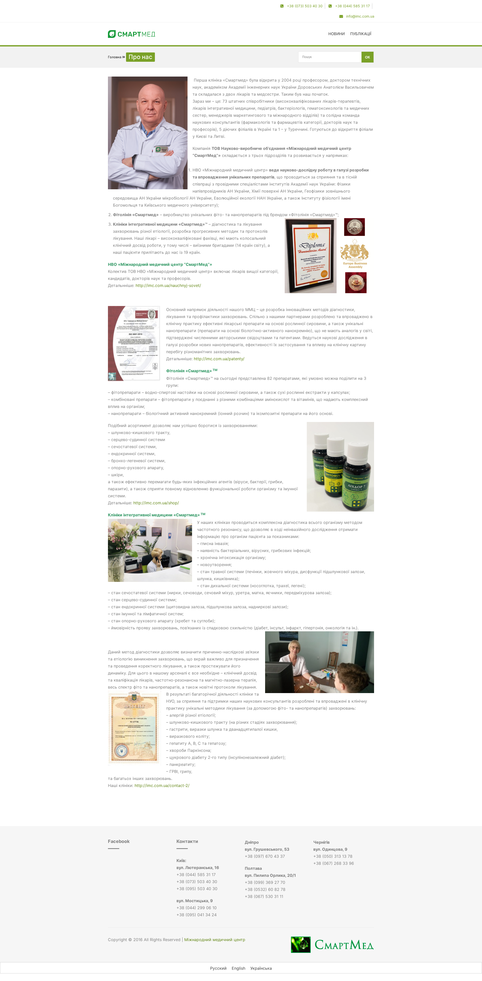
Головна (114, 57)
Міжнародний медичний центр (214, 939)
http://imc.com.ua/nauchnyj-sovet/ (168, 285)
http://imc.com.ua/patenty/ (219, 358)
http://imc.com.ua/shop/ (156, 502)
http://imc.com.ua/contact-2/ (162, 785)
